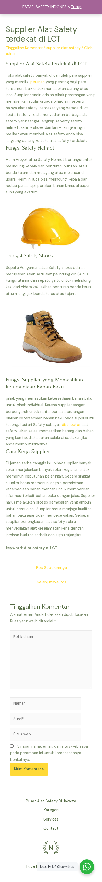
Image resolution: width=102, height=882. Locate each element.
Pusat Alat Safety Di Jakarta (51, 801)
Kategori (51, 810)
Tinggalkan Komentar (24, 47)
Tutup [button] (76, 6)
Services (51, 819)
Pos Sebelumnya (51, 567)
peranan (37, 82)
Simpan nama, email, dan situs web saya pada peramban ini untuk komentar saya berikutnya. (49, 753)
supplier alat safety (63, 47)
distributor (71, 424)
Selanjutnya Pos (51, 582)
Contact (51, 828)
